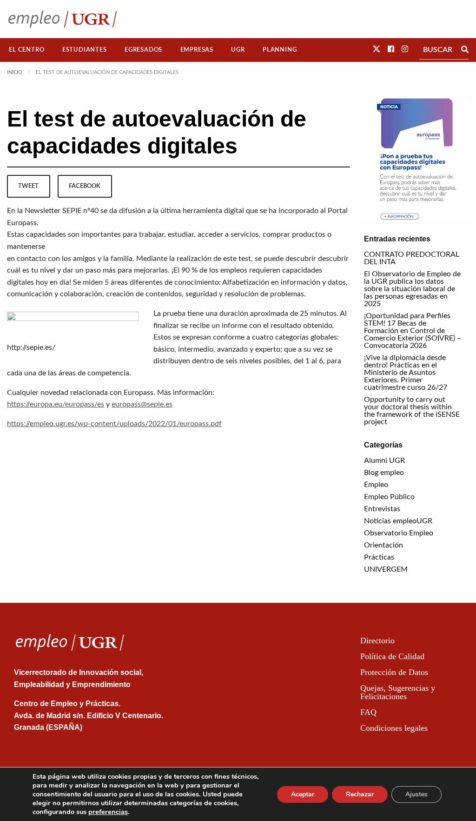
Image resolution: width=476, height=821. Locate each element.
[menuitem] (26, 50)
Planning (280, 50)
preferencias (108, 812)
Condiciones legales (394, 728)
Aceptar (302, 794)
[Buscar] (465, 49)
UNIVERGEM (386, 569)
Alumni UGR (384, 460)
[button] (376, 49)
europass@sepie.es (142, 404)
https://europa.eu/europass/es (55, 404)
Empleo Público (389, 497)
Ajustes (416, 794)
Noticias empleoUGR (398, 521)
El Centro (26, 50)
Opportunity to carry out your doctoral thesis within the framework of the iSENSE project (412, 411)
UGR (238, 50)
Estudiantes (84, 50)
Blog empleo (384, 472)
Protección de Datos (394, 672)
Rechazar (360, 794)
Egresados (143, 50)
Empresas (196, 50)
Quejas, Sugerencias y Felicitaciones (397, 692)
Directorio (377, 640)
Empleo (376, 484)
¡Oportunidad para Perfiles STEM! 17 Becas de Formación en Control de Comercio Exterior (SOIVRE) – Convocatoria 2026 (412, 330)
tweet (28, 186)
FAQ (368, 712)
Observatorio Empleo (398, 533)
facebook (84, 186)
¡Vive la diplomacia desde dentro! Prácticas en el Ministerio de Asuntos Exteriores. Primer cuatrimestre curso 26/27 (405, 372)
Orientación (383, 545)
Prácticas (379, 557)
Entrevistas (382, 509)
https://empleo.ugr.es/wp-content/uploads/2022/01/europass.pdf (114, 423)
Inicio (14, 72)
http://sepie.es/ (31, 347)
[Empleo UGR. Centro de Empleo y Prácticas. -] (63, 18)
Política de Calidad (392, 656)
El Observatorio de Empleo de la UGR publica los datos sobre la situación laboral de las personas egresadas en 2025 (412, 288)
